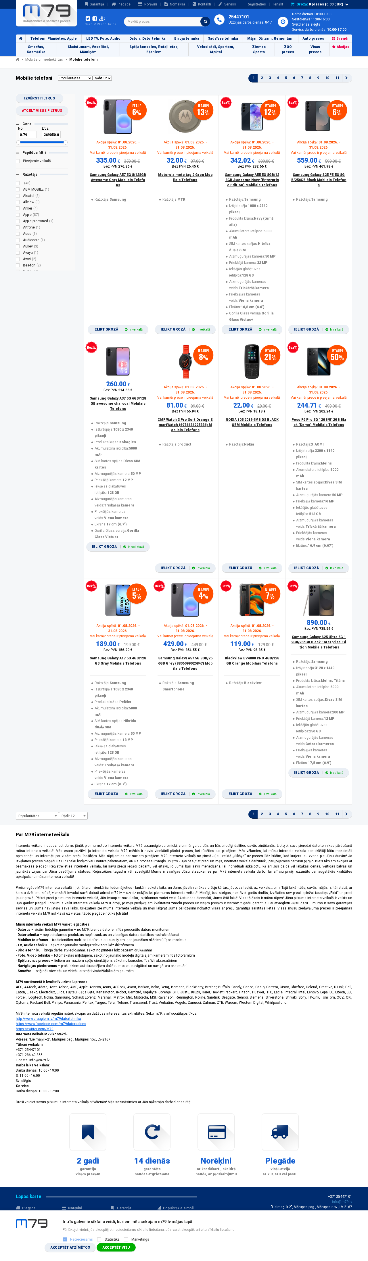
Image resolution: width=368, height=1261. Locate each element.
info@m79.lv (342, 1202)
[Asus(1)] (18, 234)
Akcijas (343, 47)
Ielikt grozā (118, 329)
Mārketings (140, 1239)
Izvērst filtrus (39, 98)
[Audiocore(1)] (18, 241)
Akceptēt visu (116, 1247)
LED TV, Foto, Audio (103, 39)
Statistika (112, 1239)
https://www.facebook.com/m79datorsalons (51, 1024)
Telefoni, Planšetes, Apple (53, 39)
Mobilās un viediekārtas (44, 59)
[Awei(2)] (18, 260)
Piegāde (124, 4)
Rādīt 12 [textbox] (68, 816)
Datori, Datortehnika (147, 39)
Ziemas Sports (259, 49)
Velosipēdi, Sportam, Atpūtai (215, 49)
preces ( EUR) (319, 4)
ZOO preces (288, 49)
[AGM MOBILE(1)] (18, 190)
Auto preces (313, 39)
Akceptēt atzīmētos (70, 1247)
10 (327, 78)
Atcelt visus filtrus (42, 111)
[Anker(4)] (18, 209)
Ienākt (278, 4)
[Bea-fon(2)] (18, 266)
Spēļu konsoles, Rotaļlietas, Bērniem (154, 49)
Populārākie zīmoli (178, 1208)
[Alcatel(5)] (18, 196)
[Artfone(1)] (18, 228)
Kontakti (204, 4)
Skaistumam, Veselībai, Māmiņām (88, 49)
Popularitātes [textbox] (28, 816)
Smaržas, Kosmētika (36, 49)
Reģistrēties (256, 4)
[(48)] (18, 184)
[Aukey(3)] (18, 247)
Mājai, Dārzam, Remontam (270, 39)
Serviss (230, 4)
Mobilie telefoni (83, 59)
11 (337, 78)
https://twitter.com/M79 (34, 1029)
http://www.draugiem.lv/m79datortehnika (48, 1019)
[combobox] (167, 21)
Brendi (342, 39)
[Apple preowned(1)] (18, 222)
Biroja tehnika (186, 39)
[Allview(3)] (18, 203)
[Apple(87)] (18, 215)
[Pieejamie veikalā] (18, 162)
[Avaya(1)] (18, 253)
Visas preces (315, 49)
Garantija (97, 4)
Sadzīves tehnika (223, 39)
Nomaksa (177, 4)
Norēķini (150, 4)
